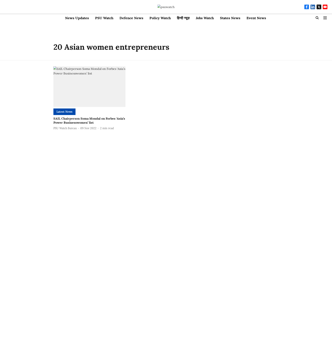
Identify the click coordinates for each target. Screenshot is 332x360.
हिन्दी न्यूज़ (183, 18)
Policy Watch (160, 18)
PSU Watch (104, 18)
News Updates (77, 18)
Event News (256, 18)
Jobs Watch (205, 18)
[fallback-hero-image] (89, 86)
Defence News (131, 18)
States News (230, 18)
